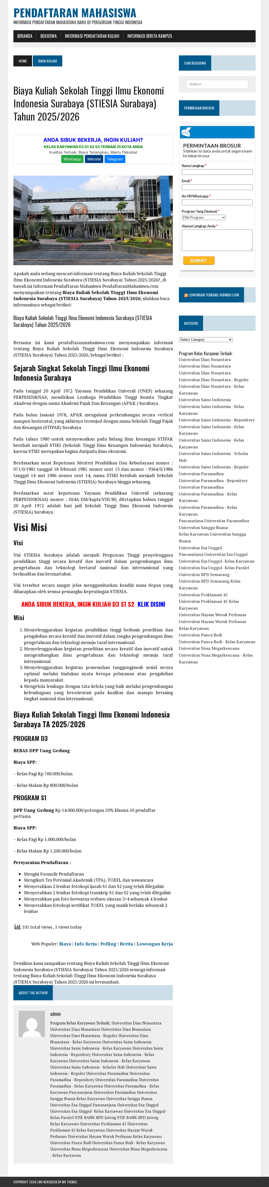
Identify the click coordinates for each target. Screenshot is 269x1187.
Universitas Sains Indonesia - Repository (217, 420)
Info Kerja (86, 944)
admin (55, 1013)
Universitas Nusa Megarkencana (79, 1149)
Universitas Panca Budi (70, 1142)
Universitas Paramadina (107, 1073)
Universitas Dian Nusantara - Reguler (83, 1035)
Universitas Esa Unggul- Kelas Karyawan (86, 1111)
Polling (108, 944)
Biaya (65, 944)
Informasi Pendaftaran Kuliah (92, 36)
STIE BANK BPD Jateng (95, 1117)
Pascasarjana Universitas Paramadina (102, 1092)
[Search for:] (217, 84)
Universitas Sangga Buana (203, 527)
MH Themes (69, 1182)
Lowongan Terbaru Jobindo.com (214, 294)
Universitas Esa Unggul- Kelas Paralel (214, 568)
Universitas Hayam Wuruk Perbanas (212, 615)
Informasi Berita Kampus (149, 36)
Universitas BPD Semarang (204, 574)
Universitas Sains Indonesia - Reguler (214, 467)
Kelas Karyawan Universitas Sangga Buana (114, 1098)
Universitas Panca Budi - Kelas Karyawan (128, 1142)
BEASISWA (48, 36)
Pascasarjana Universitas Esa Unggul (126, 1104)
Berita (126, 944)
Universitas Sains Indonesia (127, 1041)
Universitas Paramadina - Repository (213, 480)
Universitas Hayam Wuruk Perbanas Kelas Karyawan (115, 1136)
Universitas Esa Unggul (71, 1104)
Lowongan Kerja (155, 944)
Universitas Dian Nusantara (137, 1023)
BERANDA (24, 36)
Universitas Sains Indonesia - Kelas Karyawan (90, 1048)
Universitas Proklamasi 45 (103, 1123)
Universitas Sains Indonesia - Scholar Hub (87, 1067)
